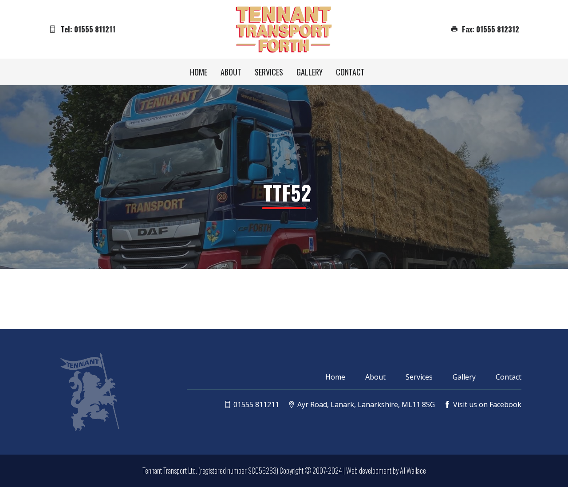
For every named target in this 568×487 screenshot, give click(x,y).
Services (269, 72)
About (231, 72)
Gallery (309, 72)
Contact (350, 72)
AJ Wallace (413, 470)
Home (198, 72)
